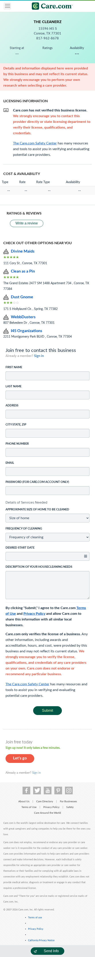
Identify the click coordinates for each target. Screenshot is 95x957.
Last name (13, 386)
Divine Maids (22, 251)
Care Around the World (47, 812)
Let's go (20, 758)
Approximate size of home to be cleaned (37, 509)
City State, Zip (16, 424)
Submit (47, 710)
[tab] (47, 502)
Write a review (26, 223)
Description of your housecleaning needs (39, 567)
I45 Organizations (26, 331)
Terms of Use (28, 807)
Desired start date (20, 547)
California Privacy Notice (41, 940)
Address (12, 405)
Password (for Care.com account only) (37, 482)
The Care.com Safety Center (27, 684)
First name (14, 367)
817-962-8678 (47, 38)
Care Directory (44, 801)
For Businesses (68, 801)
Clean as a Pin (23, 271)
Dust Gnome (22, 297)
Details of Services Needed (26, 502)
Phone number (17, 443)
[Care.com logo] (50, 7)
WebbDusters (23, 317)
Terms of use (35, 917)
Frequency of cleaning (24, 528)
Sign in (39, 356)
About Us (23, 801)
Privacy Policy (34, 613)
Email (10, 463)
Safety (70, 807)
